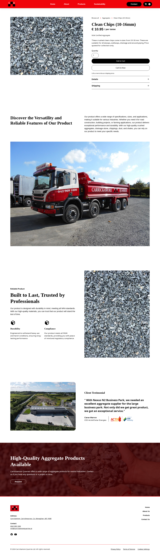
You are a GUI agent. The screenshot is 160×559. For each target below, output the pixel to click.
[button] (147, 4)
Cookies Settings (144, 549)
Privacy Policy (115, 549)
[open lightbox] (46, 46)
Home (52, 4)
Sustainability (99, 4)
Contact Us (145, 519)
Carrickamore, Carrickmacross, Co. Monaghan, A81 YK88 (30, 519)
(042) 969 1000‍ (15, 526)
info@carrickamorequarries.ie (21, 528)
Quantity (95, 51)
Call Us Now (120, 68)
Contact (134, 4)
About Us (146, 511)
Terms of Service (129, 549)
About (66, 4)
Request (18, 482)
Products (81, 4)
